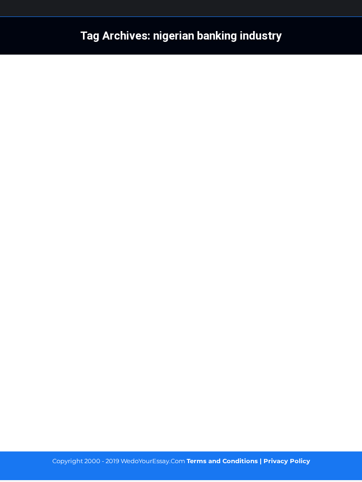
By (81, 351)
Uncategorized (41, 351)
